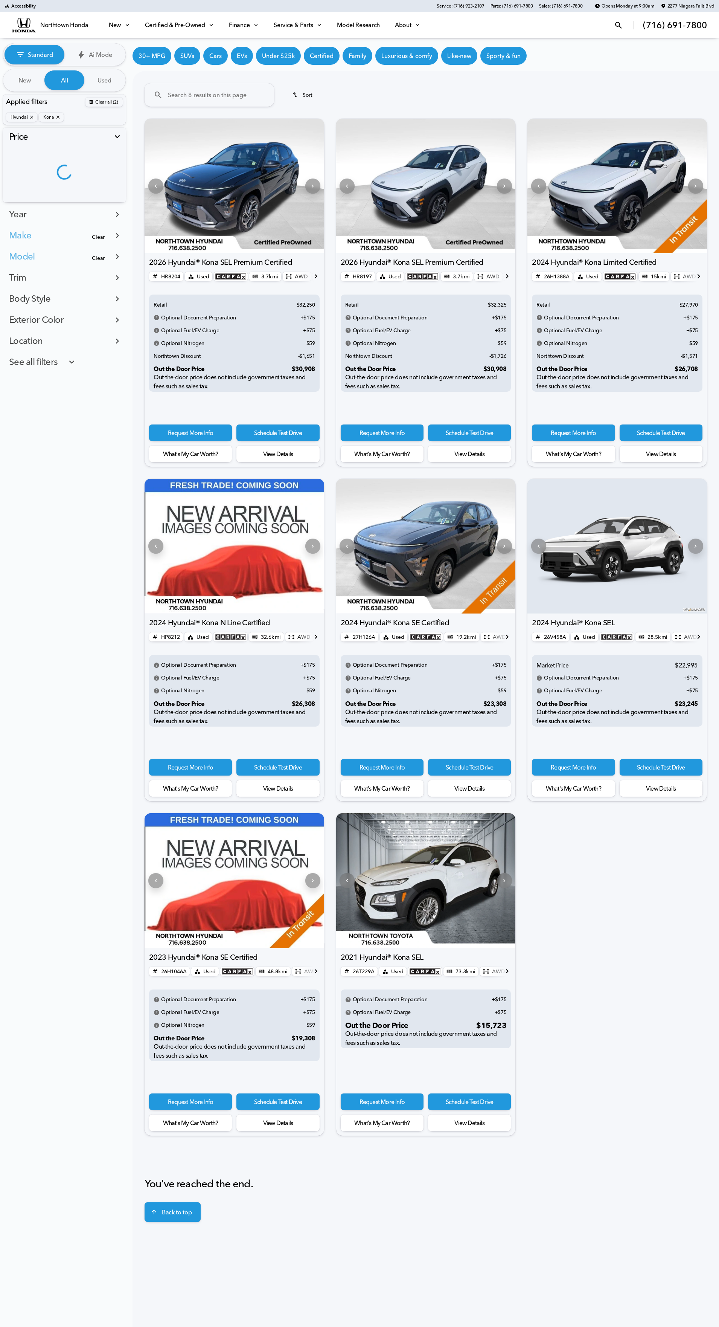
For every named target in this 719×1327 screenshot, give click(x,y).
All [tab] (64, 80)
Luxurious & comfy (406, 56)
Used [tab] (104, 80)
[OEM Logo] (24, 25)
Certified (322, 56)
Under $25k (278, 56)
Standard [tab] (40, 54)
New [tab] (24, 80)
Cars (215, 56)
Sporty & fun (503, 56)
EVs (242, 56)
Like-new (459, 56)
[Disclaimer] (157, 318)
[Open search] (618, 25)
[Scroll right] (316, 276)
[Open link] (231, 276)
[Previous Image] (155, 186)
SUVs (187, 56)
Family (357, 56)
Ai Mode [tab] (100, 54)
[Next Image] (312, 186)
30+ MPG (152, 56)
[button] (158, 186)
